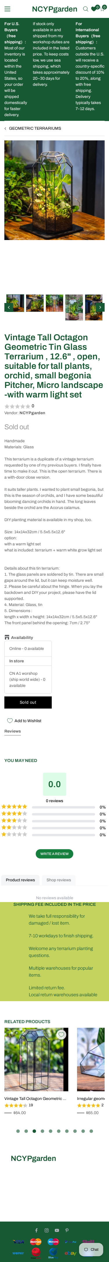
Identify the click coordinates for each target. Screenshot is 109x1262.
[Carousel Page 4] (42, 1131)
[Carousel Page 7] (67, 1131)
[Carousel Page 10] (91, 1131)
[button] (54, 406)
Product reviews (20, 880)
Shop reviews (59, 880)
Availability (22, 637)
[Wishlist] (94, 9)
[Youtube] (57, 1230)
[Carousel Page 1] (18, 1131)
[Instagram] (46, 1230)
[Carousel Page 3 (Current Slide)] (34, 1131)
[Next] (100, 307)
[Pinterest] (67, 1230)
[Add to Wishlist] (61, 1035)
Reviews (12, 731)
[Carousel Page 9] (83, 1131)
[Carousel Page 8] (75, 1131)
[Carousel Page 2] (26, 1131)
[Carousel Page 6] (58, 1131)
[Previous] (8, 307)
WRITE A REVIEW (54, 854)
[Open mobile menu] (7, 9)
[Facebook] (36, 1230)
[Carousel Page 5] (50, 1131)
